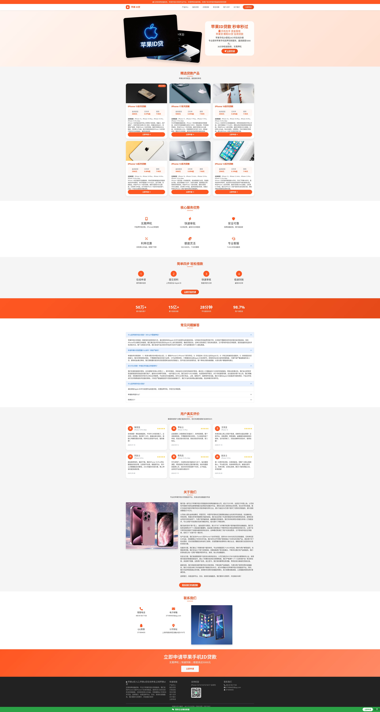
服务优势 (195, 7)
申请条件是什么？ (134, 394)
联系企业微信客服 (182, 709)
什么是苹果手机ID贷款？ (136, 384)
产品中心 (185, 7)
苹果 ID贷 (135, 7)
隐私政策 (199, 706)
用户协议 (207, 706)
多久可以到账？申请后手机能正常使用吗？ (143, 366)
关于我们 (237, 7)
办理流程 (206, 7)
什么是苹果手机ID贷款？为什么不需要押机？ (144, 335)
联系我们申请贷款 (190, 585)
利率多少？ (132, 400)
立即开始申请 (190, 292)
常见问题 (216, 7)
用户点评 (226, 7)
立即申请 (248, 7)
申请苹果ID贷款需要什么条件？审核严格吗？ (144, 350)
